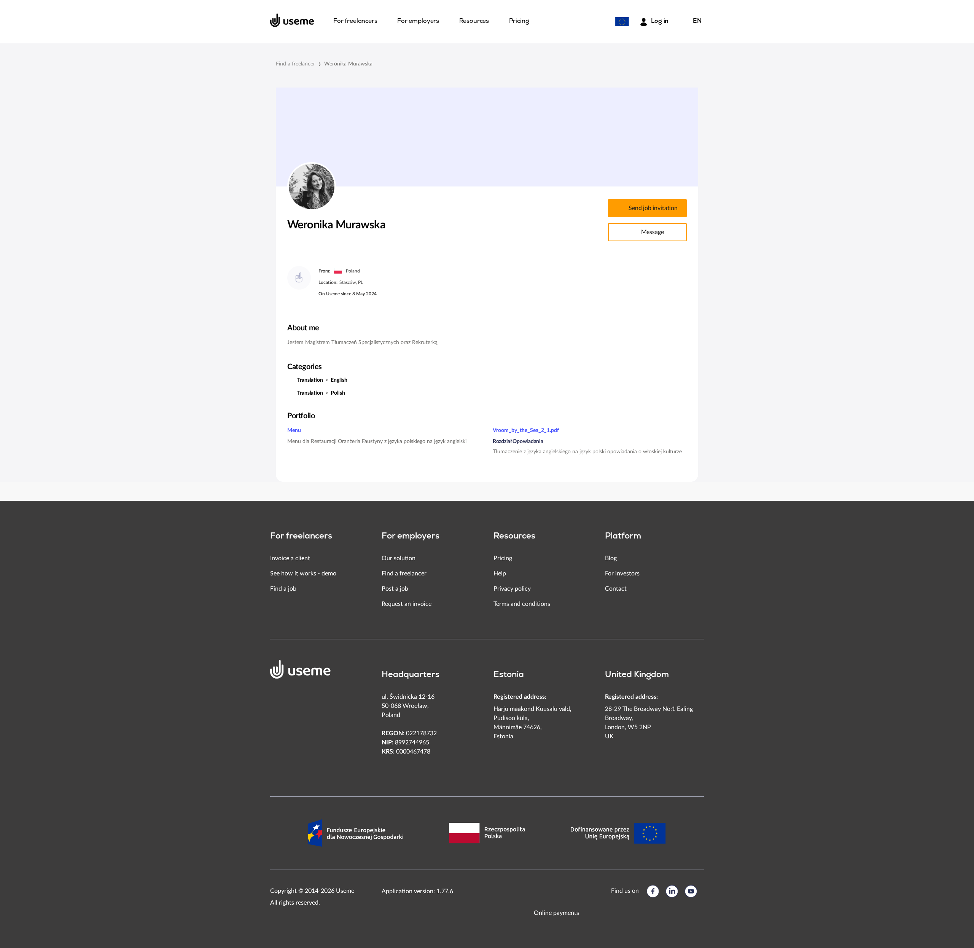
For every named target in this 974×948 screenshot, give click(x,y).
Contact (616, 589)
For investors (622, 573)
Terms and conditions (521, 604)
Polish (338, 393)
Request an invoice (406, 604)
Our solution (398, 558)
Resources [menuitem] (474, 21)
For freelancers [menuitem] (355, 21)
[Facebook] (652, 891)
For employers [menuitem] (418, 21)
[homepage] (292, 20)
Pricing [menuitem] (519, 21)
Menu (294, 430)
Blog (611, 558)
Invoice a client (290, 558)
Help (499, 573)
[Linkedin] (671, 891)
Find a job (283, 589)
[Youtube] (690, 891)
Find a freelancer (295, 64)
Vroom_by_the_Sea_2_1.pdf (526, 430)
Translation (310, 380)
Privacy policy (512, 589)
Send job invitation (653, 208)
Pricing (502, 558)
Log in (659, 21)
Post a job (395, 589)
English (339, 380)
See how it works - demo (303, 573)
